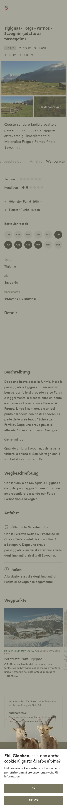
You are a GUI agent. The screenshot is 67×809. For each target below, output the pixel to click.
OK (33, 788)
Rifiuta (33, 800)
